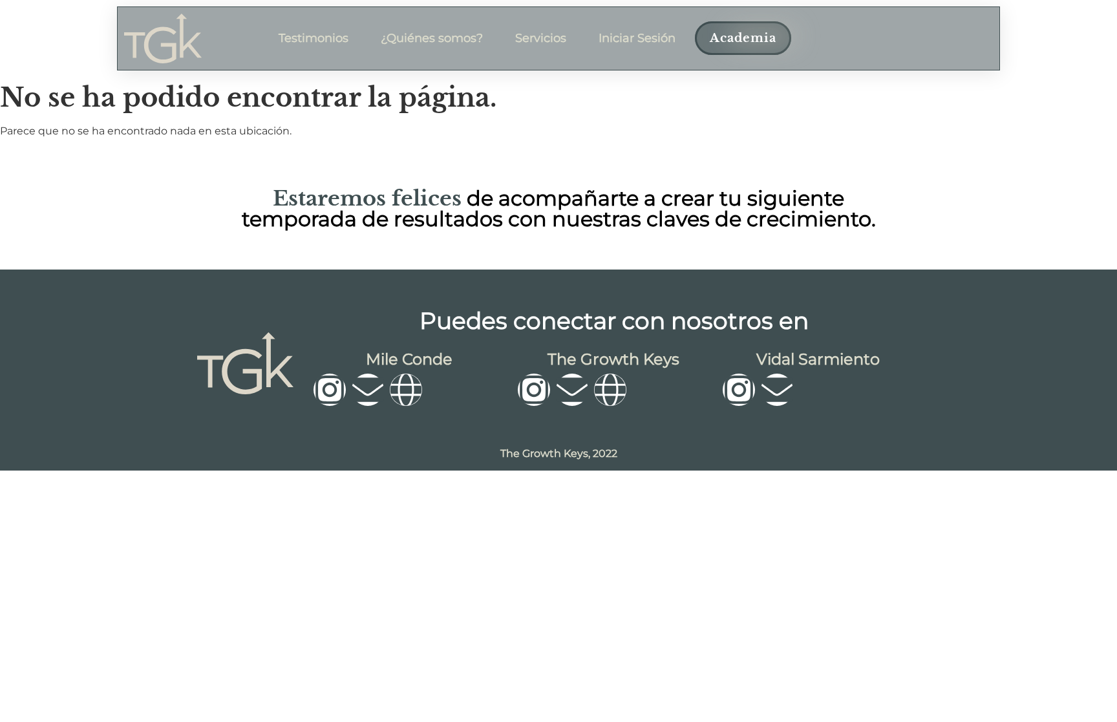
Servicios (540, 38)
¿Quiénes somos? (432, 38)
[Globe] (406, 390)
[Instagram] (330, 390)
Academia (743, 38)
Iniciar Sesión (637, 38)
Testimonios (313, 38)
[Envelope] (368, 390)
